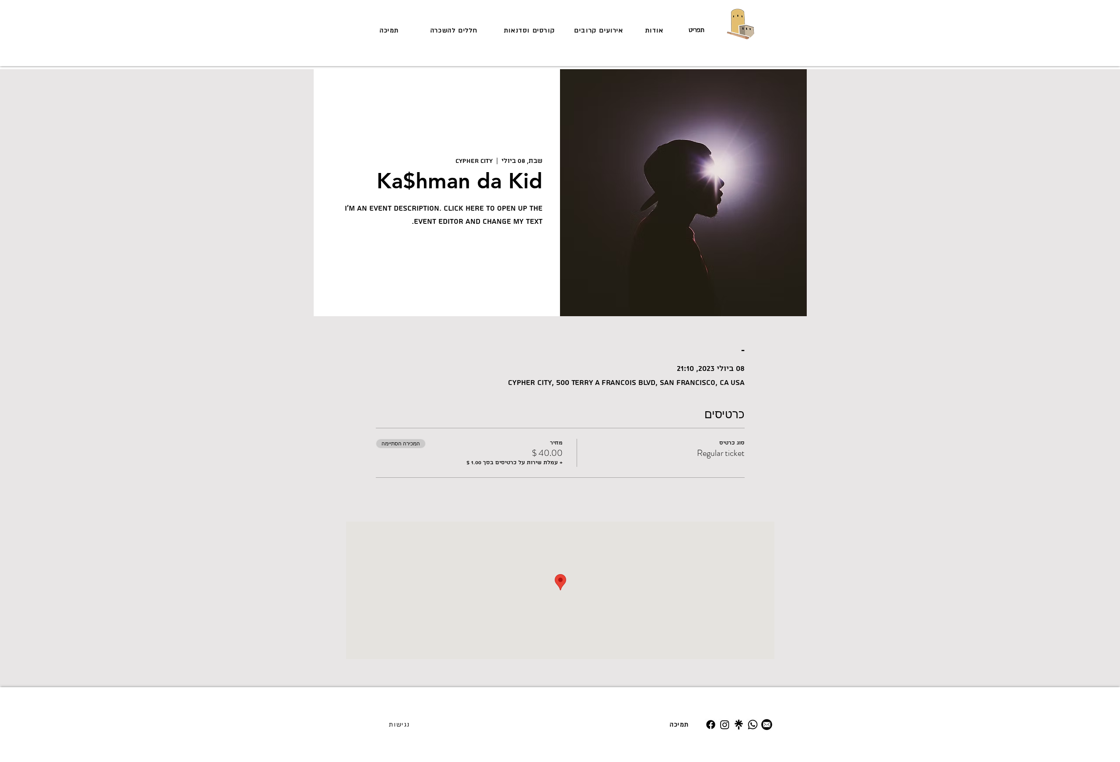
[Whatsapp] (753, 724)
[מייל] (767, 724)
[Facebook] (711, 724)
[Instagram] (725, 724)
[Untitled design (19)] (739, 724)
